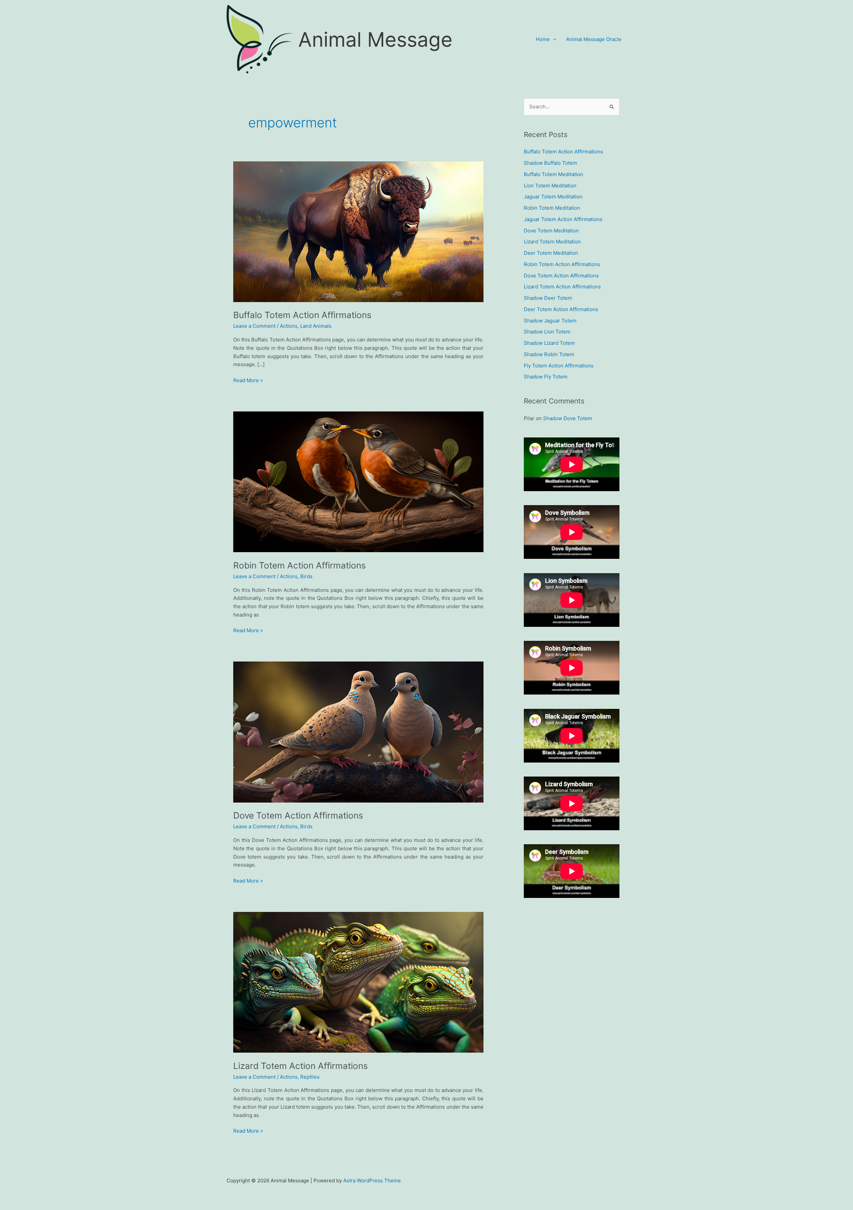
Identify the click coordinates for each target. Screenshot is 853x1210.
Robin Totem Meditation (552, 208)
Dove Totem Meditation (551, 230)
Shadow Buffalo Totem (550, 163)
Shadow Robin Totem (549, 354)
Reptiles (310, 1077)
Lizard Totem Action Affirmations (300, 1066)
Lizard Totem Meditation (552, 241)
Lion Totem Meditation (550, 185)
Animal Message (375, 39)
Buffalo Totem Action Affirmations (302, 315)
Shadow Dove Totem (567, 418)
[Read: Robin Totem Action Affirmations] (358, 481)
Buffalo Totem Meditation (553, 174)
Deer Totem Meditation (551, 253)
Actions (289, 326)
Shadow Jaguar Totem (550, 320)
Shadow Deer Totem (548, 298)
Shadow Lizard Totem (549, 343)
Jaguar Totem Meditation (553, 196)
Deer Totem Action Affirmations (561, 309)
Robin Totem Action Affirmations (299, 565)
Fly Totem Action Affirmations (558, 365)
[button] (553, 39)
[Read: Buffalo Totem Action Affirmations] (358, 231)
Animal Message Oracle (593, 39)
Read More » (248, 381)
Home (543, 39)
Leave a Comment (254, 326)
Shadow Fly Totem (545, 376)
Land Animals (316, 326)
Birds (306, 576)
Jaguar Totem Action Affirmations (563, 219)
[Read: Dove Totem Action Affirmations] (358, 732)
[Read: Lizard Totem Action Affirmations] (358, 982)
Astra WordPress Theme (372, 1180)
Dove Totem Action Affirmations (298, 815)
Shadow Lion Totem (547, 331)
